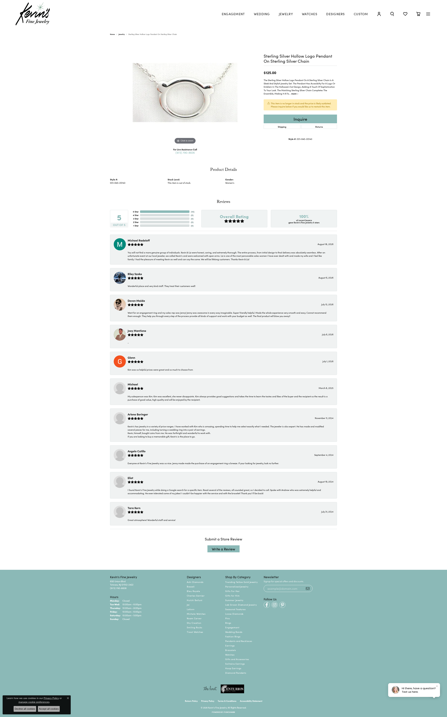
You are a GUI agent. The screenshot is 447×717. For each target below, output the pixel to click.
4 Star (136, 215)
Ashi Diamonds (195, 581)
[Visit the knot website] (210, 689)
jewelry (122, 34)
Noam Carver (194, 618)
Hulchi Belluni (194, 600)
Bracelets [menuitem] (230, 650)
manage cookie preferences (34, 702)
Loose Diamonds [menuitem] (234, 613)
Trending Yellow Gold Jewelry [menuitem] (241, 581)
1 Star (136, 225)
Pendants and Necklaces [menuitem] (238, 640)
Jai (188, 604)
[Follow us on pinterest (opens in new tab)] (282, 605)
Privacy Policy (207, 700)
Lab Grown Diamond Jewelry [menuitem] (241, 604)
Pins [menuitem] (227, 618)
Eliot (130, 478)
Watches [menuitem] (230, 654)
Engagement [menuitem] (232, 627)
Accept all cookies (49, 708)
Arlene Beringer (138, 414)
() (192, 211)
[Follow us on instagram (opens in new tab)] (275, 605)
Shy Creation (194, 622)
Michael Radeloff (139, 240)
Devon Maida (136, 300)
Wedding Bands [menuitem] (233, 631)
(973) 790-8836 (185, 152)
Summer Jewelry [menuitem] (234, 600)
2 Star (136, 222)
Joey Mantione (137, 330)
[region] (185, 92)
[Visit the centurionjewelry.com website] (232, 689)
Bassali (191, 586)
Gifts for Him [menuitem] (232, 595)
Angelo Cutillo (136, 451)
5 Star (136, 211)
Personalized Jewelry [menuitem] (236, 586)
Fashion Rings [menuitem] (232, 636)
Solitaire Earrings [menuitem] (235, 663)
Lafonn (191, 609)
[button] (379, 14)
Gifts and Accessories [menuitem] (237, 659)
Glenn (131, 357)
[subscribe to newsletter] (307, 588)
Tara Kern (134, 508)
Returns (319, 126)
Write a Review (223, 548)
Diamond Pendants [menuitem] (235, 672)
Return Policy (191, 700)
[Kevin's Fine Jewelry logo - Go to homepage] (32, 14)
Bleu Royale (193, 591)
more (294, 93)
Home (112, 34)
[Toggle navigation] (428, 14)
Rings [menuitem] (228, 622)
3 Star (136, 218)
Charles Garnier (196, 595)
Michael (133, 384)
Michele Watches (196, 613)
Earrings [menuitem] (230, 645)
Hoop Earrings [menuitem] (233, 668)
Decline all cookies (25, 708)
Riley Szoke (135, 274)
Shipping (282, 126)
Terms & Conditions (227, 700)
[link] (233, 14)
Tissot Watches (195, 631)
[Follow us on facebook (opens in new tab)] (267, 605)
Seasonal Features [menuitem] (235, 609)
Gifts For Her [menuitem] (232, 591)
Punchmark (229, 712)
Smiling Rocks (194, 627)
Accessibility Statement (251, 700)
